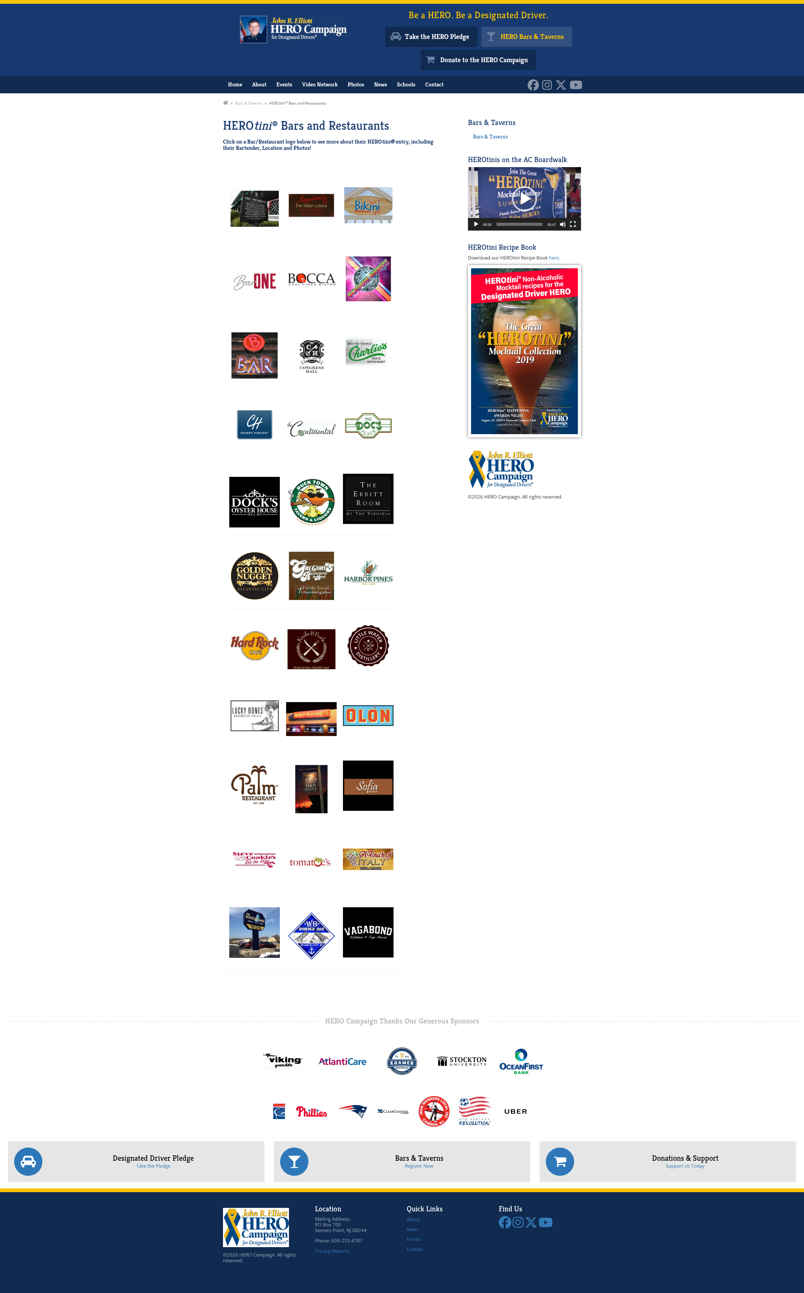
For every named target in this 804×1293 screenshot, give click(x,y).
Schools (406, 84)
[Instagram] (548, 84)
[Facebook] (535, 84)
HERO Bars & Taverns (532, 36)
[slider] (519, 224)
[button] (524, 198)
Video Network (320, 84)
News (380, 84)
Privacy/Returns (332, 1251)
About (259, 84)
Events (284, 84)
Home (235, 84)
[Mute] (563, 224)
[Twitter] (562, 84)
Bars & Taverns (490, 136)
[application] (524, 199)
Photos (356, 84)
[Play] (476, 224)
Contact (434, 84)
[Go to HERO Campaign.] (225, 103)
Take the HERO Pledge (437, 36)
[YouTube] (578, 84)
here (554, 257)
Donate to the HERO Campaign (484, 60)
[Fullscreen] (573, 224)
